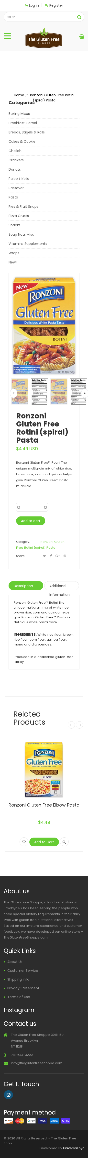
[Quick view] (64, 841)
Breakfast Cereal (23, 122)
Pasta (13, 197)
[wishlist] (24, 841)
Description (23, 585)
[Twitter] (44, 556)
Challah (15, 150)
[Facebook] (51, 556)
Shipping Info (18, 979)
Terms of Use (18, 996)
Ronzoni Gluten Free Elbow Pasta (44, 805)
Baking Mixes (19, 113)
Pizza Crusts (19, 215)
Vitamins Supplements (28, 243)
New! (13, 262)
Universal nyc (73, 1148)
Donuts (15, 169)
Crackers (16, 160)
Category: (23, 542)
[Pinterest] (65, 556)
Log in (34, 5)
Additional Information (59, 586)
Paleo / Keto (19, 178)
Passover (16, 188)
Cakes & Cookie (22, 141)
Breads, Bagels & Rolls (27, 132)
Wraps (14, 253)
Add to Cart (44, 842)
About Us (14, 961)
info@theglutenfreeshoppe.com (36, 1063)
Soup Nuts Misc (21, 234)
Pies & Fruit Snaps (23, 206)
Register (56, 5)
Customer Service (22, 970)
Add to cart (30, 520)
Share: (20, 556)
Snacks (15, 225)
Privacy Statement (23, 988)
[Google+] (57, 556)
